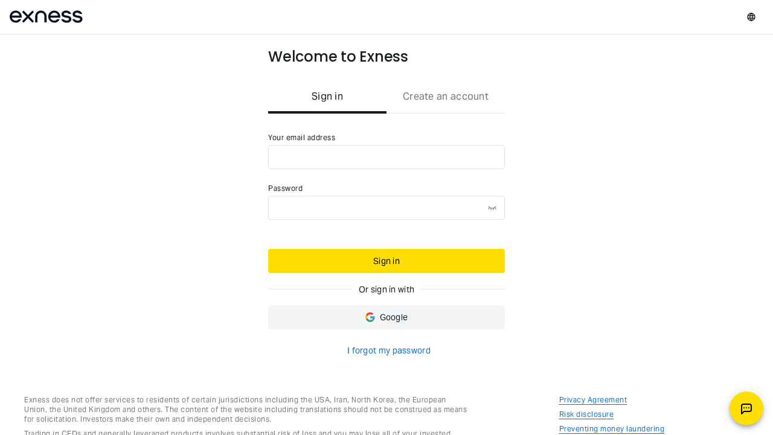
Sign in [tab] (327, 96)
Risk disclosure (586, 414)
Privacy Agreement (593, 399)
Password (285, 188)
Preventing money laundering (612, 428)
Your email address (301, 137)
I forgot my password (389, 350)
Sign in (386, 261)
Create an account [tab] (446, 96)
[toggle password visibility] (492, 208)
